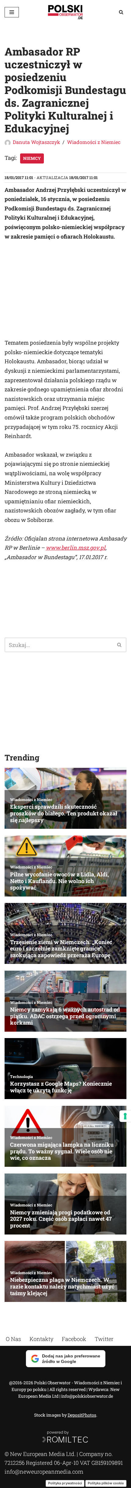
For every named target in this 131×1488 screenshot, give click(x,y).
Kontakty (41, 1338)
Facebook (74, 1338)
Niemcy (32, 158)
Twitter (104, 1338)
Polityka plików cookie (106, 1483)
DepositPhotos (82, 1415)
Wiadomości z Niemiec (93, 142)
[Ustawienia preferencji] (125, 1116)
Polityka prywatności (65, 1483)
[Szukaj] (121, 12)
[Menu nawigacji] (12, 12)
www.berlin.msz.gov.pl (75, 547)
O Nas (13, 1338)
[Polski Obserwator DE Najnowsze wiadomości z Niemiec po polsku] (65, 12)
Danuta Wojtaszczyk (36, 142)
